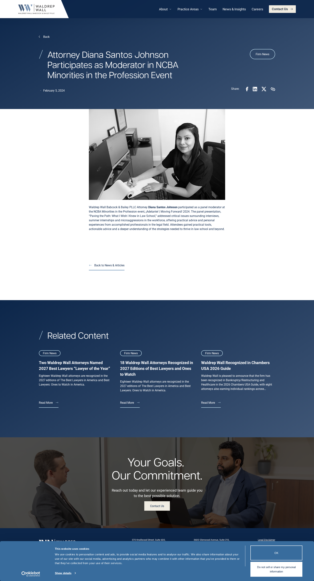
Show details (63, 573)
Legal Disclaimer (266, 539)
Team (212, 9)
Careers (257, 9)
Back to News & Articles (109, 265)
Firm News (262, 54)
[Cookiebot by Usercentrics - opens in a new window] (31, 574)
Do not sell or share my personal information (276, 569)
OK (276, 552)
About (163, 9)
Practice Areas (188, 9)
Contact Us (280, 9)
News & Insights (234, 9)
